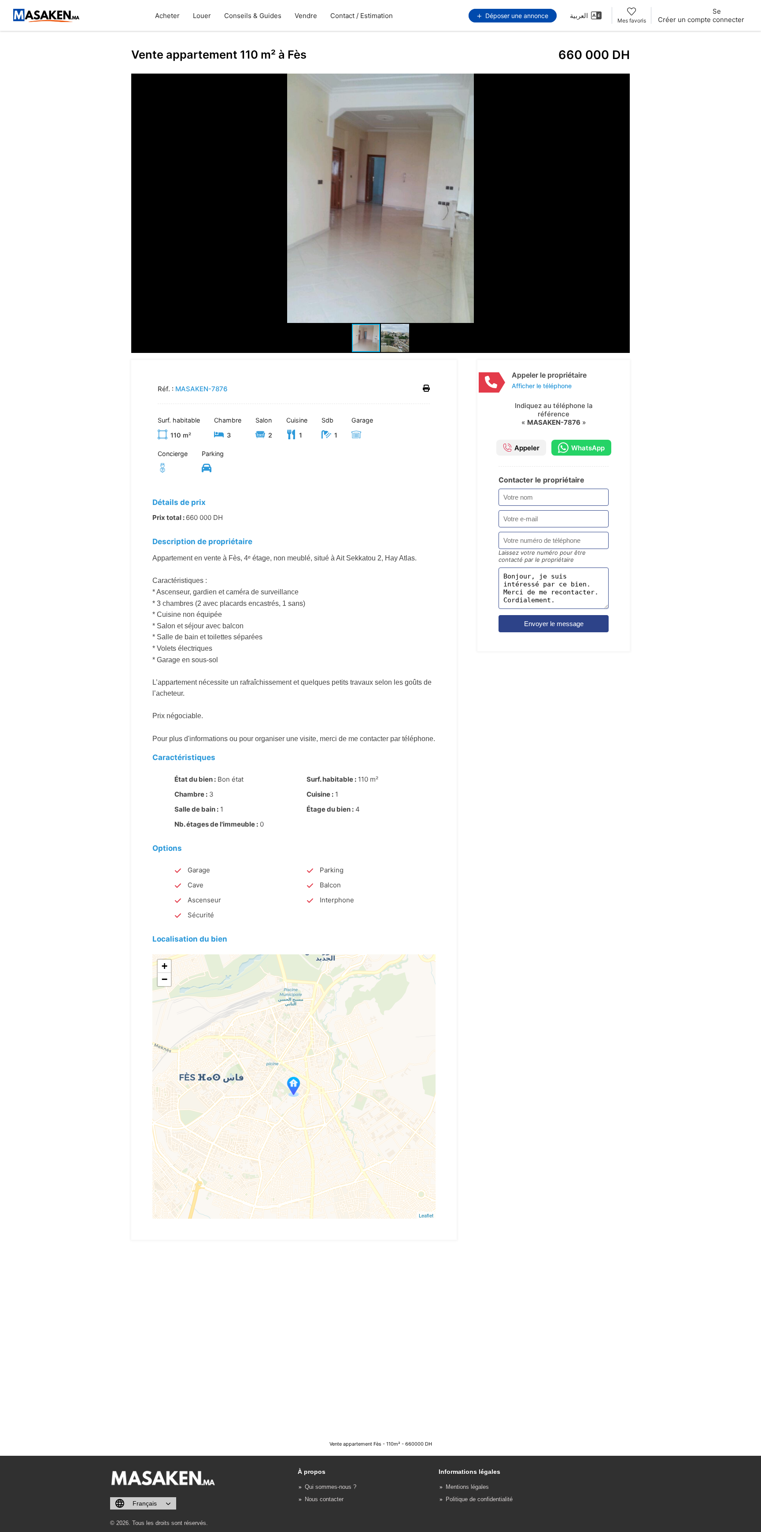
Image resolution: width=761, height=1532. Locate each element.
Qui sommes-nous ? (330, 1487)
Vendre (306, 15)
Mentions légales (467, 1487)
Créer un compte (684, 19)
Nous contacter (324, 1499)
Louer (202, 15)
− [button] (164, 979)
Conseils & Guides (252, 15)
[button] (622, 81)
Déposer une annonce (516, 15)
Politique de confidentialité (479, 1499)
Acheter (167, 15)
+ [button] (164, 966)
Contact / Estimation (361, 15)
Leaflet (426, 1215)
